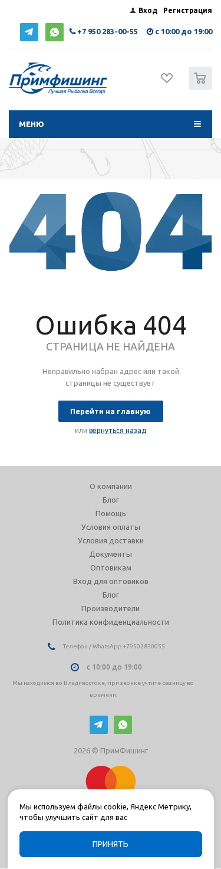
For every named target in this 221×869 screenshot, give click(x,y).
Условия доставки (111, 540)
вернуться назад (117, 430)
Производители (110, 608)
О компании (111, 486)
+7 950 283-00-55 (107, 31)
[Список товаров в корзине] (202, 87)
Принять (110, 844)
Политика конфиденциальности (110, 622)
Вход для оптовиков (111, 581)
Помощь (110, 513)
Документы (110, 554)
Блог (111, 500)
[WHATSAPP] (54, 32)
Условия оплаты (110, 527)
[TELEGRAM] (29, 32)
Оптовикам (110, 567)
